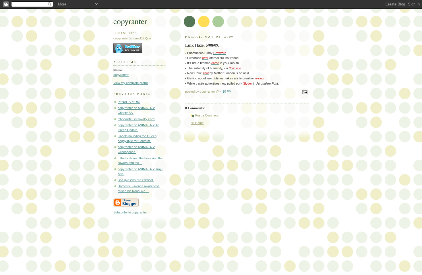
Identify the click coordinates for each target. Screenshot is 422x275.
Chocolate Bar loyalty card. (136, 119)
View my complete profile (130, 83)
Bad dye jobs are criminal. (136, 180)
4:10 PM (225, 91)
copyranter (130, 21)
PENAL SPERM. (129, 102)
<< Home (197, 123)
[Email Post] (304, 92)
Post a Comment (206, 115)
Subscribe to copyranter (130, 212)
